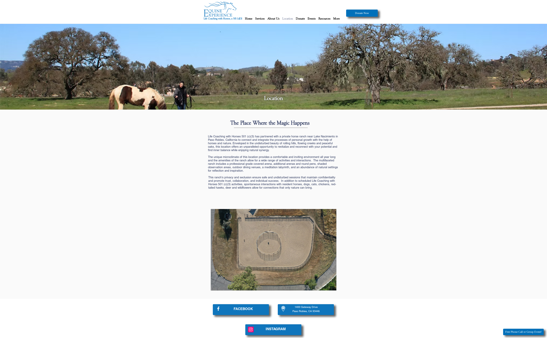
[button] (260, 18)
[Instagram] (251, 329)
